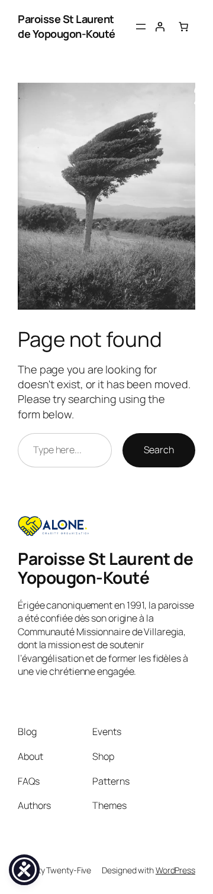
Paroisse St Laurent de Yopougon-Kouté (66, 26)
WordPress (175, 870)
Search (159, 449)
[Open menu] (141, 26)
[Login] (160, 26)
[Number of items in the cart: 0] (183, 26)
